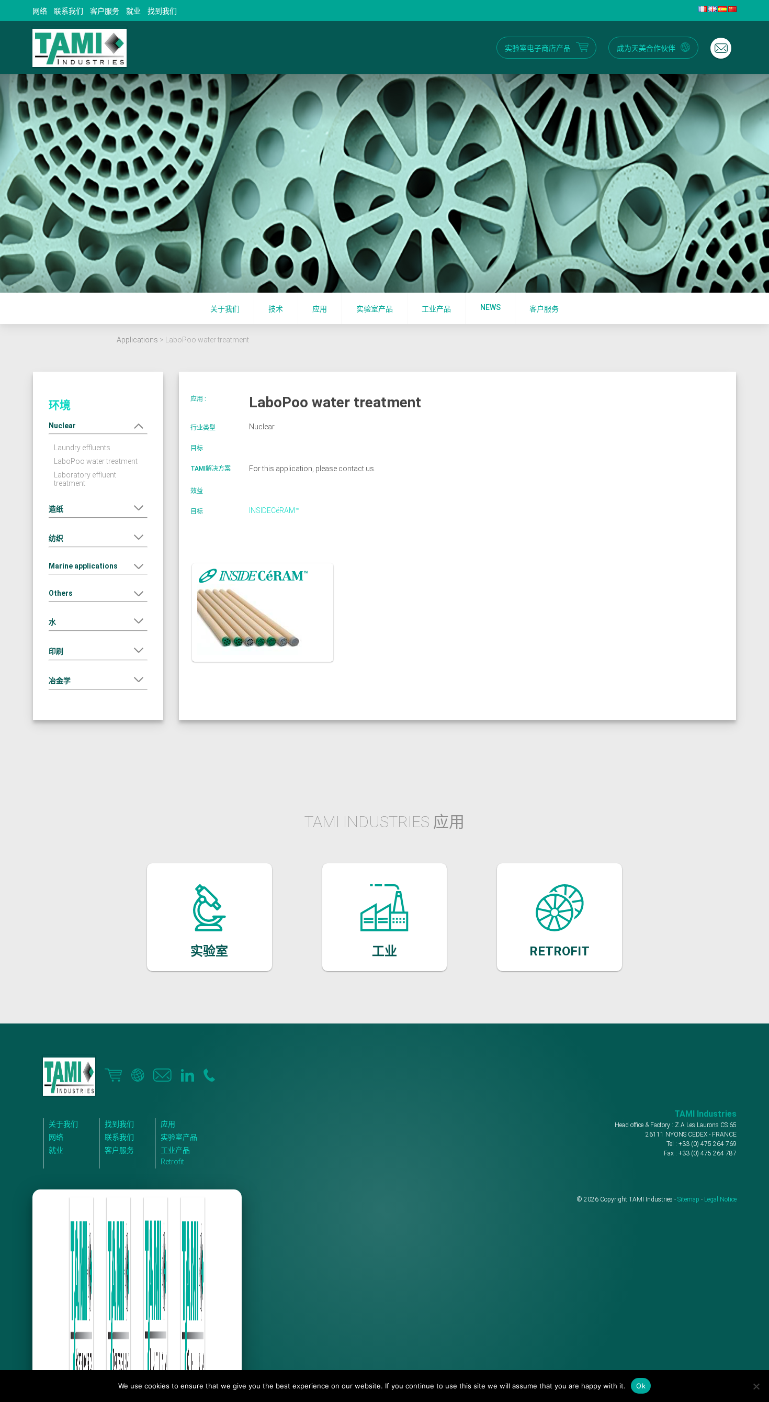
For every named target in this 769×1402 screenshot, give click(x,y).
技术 (275, 309)
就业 (133, 11)
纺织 (56, 538)
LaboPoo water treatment (96, 461)
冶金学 (60, 680)
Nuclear (62, 425)
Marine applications (83, 566)
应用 (319, 309)
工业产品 (436, 309)
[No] (756, 1386)
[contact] (720, 48)
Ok (641, 1386)
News (490, 307)
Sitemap (688, 1199)
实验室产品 (374, 309)
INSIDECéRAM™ (274, 510)
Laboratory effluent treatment (85, 479)
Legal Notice (720, 1199)
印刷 (56, 651)
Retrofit (172, 1162)
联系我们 (68, 11)
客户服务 (104, 11)
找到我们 (162, 11)
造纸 (56, 509)
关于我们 (225, 309)
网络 (39, 11)
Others (61, 593)
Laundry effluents (82, 447)
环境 (60, 405)
